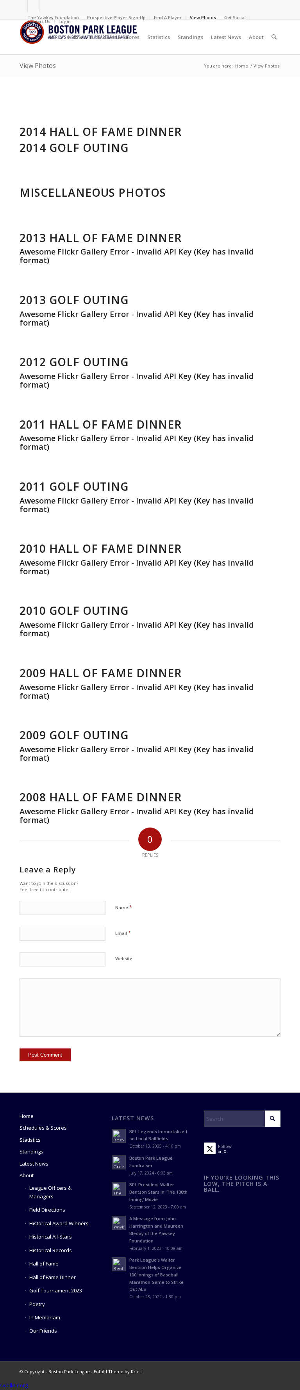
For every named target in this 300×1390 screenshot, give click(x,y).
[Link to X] (33, 6)
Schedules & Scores (43, 1127)
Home (27, 1115)
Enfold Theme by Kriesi (118, 1371)
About (27, 1175)
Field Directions (47, 1209)
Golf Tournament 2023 (55, 1290)
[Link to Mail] (45, 6)
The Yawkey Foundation (53, 17)
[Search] (274, 37)
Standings (31, 1151)
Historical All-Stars (50, 1236)
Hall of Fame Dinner (52, 1277)
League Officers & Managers (50, 1192)
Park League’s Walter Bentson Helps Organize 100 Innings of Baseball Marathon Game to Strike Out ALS (156, 1274)
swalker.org (14, 1385)
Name (123, 907)
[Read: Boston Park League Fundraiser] (119, 1162)
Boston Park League (69, 1371)
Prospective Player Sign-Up (116, 17)
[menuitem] (53, 18)
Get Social (235, 17)
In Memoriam (44, 1317)
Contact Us (38, 21)
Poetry (37, 1304)
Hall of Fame (44, 1263)
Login (65, 21)
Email (123, 932)
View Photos (203, 17)
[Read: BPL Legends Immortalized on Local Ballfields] (119, 1136)
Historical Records (50, 1250)
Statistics (30, 1139)
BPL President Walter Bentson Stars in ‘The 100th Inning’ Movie (158, 1192)
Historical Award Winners (59, 1223)
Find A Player (168, 17)
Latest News (34, 1163)
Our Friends (43, 1330)
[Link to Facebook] (21, 6)
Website (123, 958)
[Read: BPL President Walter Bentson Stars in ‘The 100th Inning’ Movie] (119, 1189)
